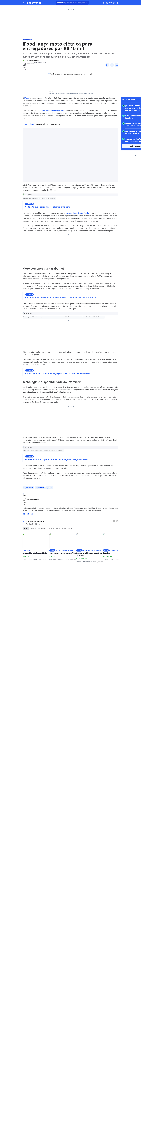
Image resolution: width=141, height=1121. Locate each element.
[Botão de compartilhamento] (107, 65)
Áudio (70, 528)
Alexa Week (42, 528)
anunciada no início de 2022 (53, 110)
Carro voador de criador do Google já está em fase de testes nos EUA (57, 373)
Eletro (64, 528)
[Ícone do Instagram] (107, 3)
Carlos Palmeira (33, 60)
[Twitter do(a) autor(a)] (24, 514)
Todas (25, 528)
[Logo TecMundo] (33, 3)
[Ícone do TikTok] (114, 3)
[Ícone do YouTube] (110, 3)
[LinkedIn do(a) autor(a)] (27, 514)
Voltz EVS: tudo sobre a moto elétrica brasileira (47, 207)
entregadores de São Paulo (77, 213)
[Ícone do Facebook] (103, 3)
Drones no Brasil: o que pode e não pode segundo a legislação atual (57, 459)
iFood (26, 98)
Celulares (51, 528)
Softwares (33, 528)
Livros (58, 528)
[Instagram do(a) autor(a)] (31, 514)
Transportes (27, 40)
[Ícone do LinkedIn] (117, 3)
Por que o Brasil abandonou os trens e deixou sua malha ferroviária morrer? (61, 297)
